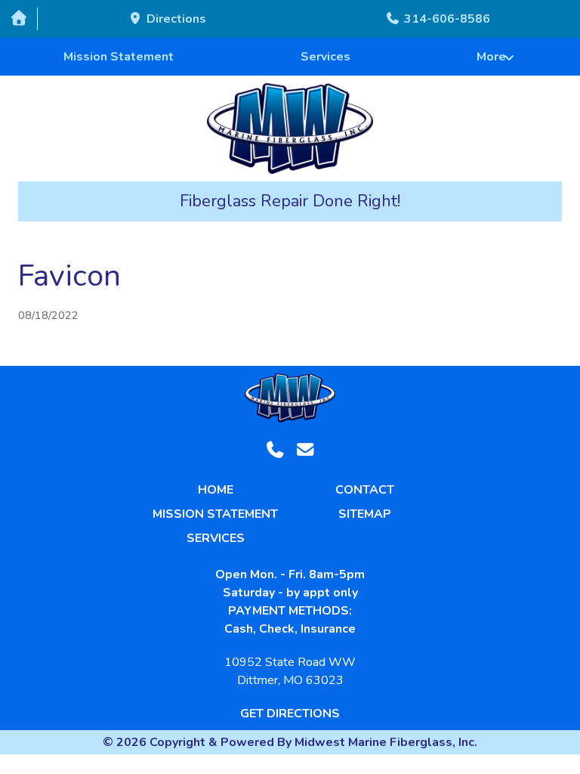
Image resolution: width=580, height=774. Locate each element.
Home (215, 489)
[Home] (18, 18)
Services (325, 56)
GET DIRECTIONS (290, 713)
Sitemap (364, 514)
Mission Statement (118, 56)
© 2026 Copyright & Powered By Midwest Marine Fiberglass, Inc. (290, 742)
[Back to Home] (290, 128)
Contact (364, 489)
